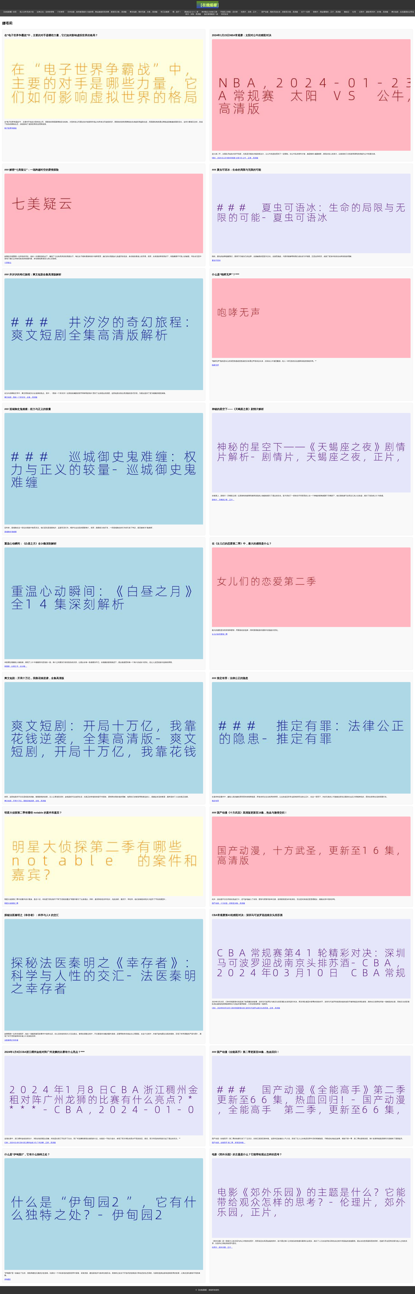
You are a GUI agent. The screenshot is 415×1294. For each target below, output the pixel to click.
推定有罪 (215, 801)
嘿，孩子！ (177, 12)
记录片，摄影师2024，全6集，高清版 (373, 12)
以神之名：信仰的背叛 (45, 12)
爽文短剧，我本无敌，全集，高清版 (143, 12)
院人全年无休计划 (27, 12)
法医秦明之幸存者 (11, 1040)
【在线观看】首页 (10, 12)
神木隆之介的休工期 (209, 12)
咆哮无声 (215, 365)
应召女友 (224, 14)
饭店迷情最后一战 (211, 14)
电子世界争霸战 (10, 128)
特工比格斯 (165, 12)
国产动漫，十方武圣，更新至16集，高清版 (228, 903)
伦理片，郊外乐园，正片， (222, 1247)
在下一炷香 (305, 12)
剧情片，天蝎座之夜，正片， (223, 500)
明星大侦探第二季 (11, 903)
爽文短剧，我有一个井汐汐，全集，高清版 (20, 397)
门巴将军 (60, 12)
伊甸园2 (7, 1279)
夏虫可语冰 (216, 260)
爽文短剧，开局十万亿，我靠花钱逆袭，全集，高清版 (25, 801)
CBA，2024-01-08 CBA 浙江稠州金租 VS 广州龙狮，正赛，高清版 (30, 1143)
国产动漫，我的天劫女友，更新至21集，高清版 (279, 12)
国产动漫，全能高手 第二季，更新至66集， (228, 1143)
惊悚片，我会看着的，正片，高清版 (327, 12)
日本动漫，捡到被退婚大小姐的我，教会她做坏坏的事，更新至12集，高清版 (97, 12)
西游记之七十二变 (191, 12)
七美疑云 (7, 263)
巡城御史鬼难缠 (10, 532)
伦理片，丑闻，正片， (249, 12)
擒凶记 (346, 12)
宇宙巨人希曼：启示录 (229, 12)
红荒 (354, 12)
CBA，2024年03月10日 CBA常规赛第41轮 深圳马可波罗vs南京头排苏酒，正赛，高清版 (246, 1008)
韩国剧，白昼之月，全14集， (15, 666)
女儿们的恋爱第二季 (219, 634)
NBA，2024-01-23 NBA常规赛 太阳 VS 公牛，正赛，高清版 (235, 158)
